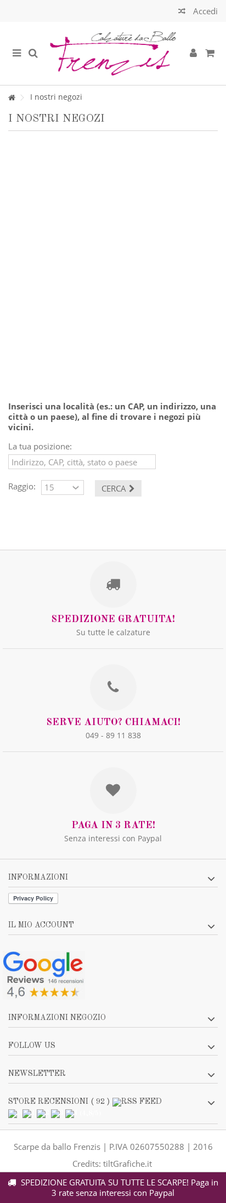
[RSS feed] (137, 1102)
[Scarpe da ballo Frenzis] (113, 53)
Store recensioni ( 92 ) (59, 1101)
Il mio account (41, 925)
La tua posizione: (40, 446)
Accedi (204, 10)
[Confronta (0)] (181, 12)
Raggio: (22, 486)
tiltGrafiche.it (127, 1163)
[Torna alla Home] (11, 98)
